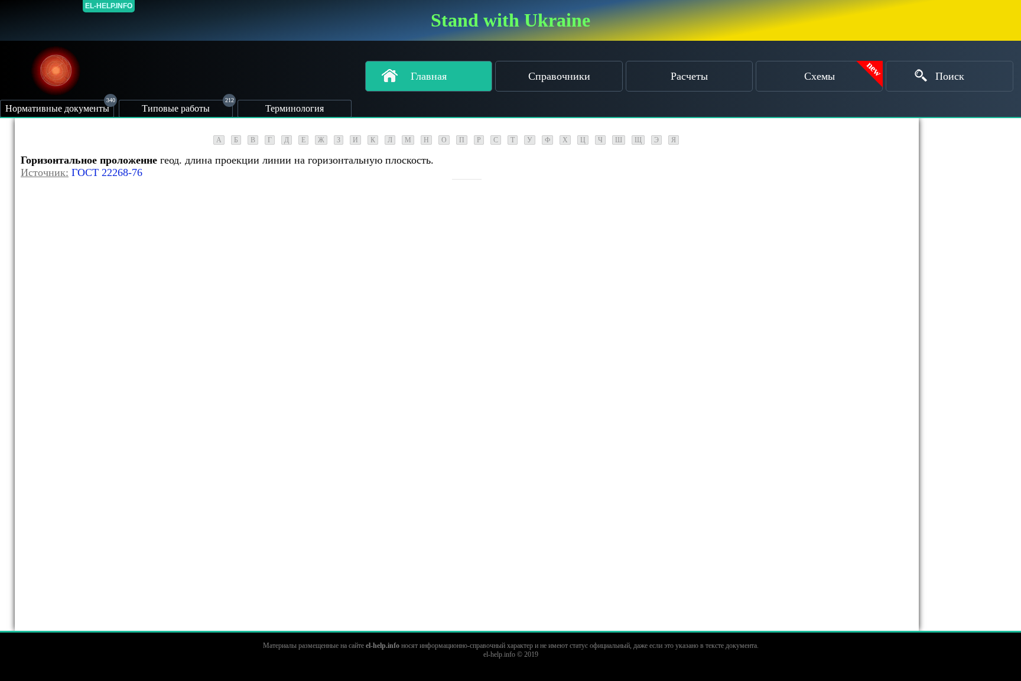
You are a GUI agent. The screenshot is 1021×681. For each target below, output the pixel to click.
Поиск (949, 76)
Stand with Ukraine (510, 20)
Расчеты (689, 76)
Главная (429, 76)
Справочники (559, 76)
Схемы (819, 76)
